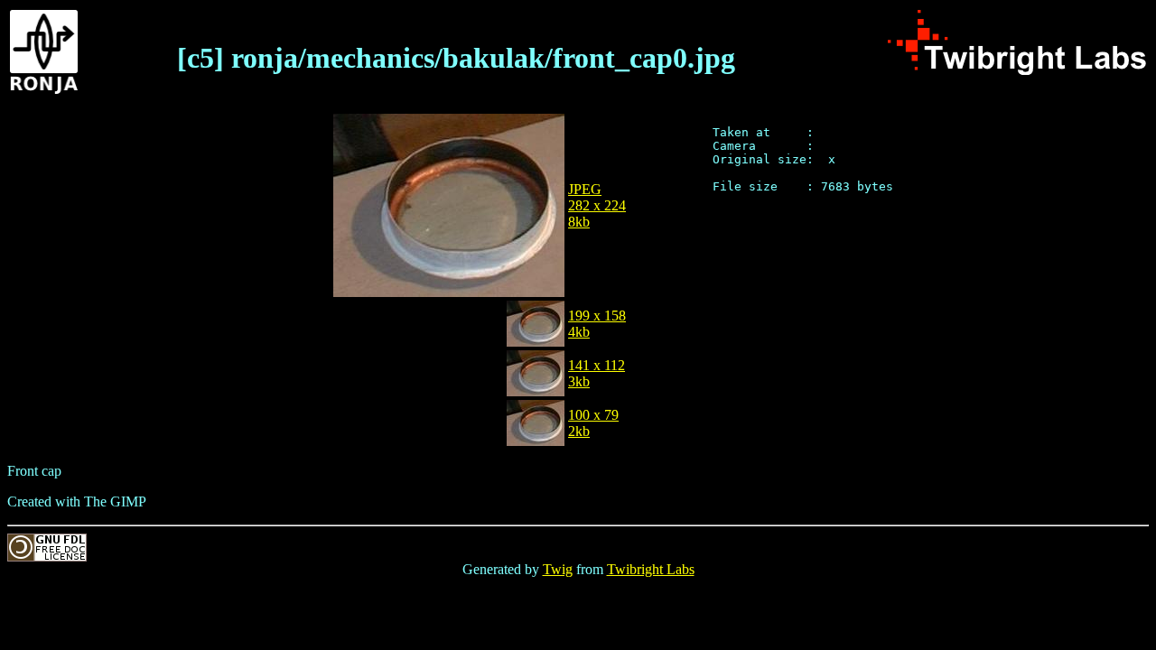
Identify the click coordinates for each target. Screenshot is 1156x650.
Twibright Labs (651, 569)
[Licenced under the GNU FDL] (47, 556)
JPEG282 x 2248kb (597, 205)
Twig (558, 569)
